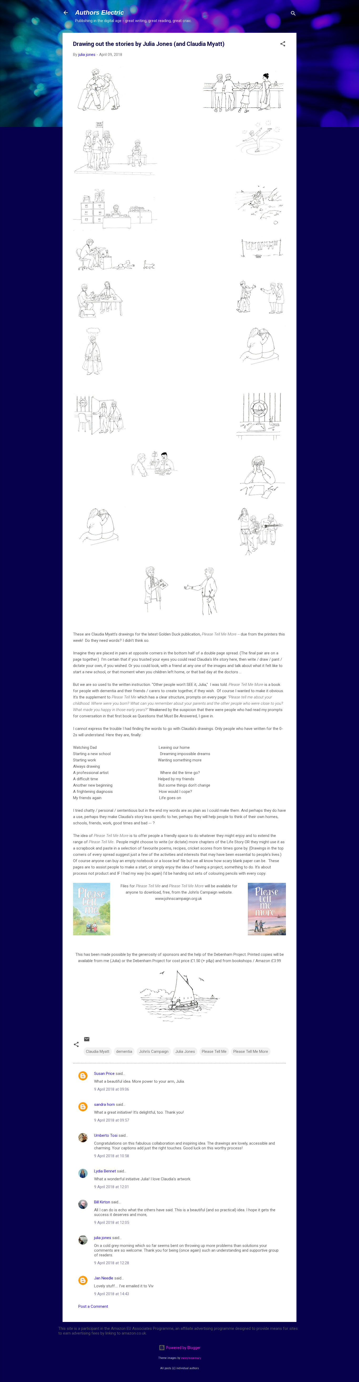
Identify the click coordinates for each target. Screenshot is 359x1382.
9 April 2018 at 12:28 (111, 1263)
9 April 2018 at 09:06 (111, 1089)
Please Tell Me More (250, 1051)
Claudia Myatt (97, 1051)
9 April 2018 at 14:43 (111, 1294)
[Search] (293, 14)
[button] (283, 45)
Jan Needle (103, 1278)
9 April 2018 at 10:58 (111, 1156)
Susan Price (104, 1073)
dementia (124, 1051)
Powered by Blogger (183, 1347)
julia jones (102, 1237)
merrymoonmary (191, 1358)
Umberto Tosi (105, 1135)
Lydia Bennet (105, 1171)
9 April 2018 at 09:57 (111, 1120)
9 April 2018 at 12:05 (111, 1222)
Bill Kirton (102, 1202)
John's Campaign (153, 1051)
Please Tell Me (214, 1051)
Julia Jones (185, 1051)
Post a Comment (93, 1306)
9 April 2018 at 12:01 (111, 1186)
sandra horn (104, 1104)
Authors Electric (99, 12)
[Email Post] (87, 1041)
